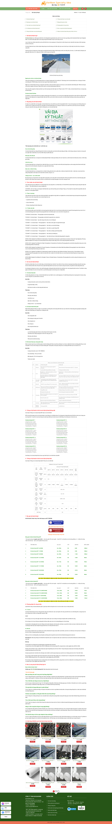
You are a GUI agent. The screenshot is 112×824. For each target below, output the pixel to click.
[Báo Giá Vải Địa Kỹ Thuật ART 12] (79, 730)
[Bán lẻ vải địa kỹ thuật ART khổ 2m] (32, 774)
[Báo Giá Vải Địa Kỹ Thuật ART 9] (63, 730)
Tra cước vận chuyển (52, 8)
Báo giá (75, 8)
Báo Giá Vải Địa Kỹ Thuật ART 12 (79, 738)
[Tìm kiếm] (86, 9)
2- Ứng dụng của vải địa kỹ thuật (31, 22)
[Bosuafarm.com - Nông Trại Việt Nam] (56, 3)
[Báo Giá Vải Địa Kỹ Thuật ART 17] (48, 752)
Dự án (43, 8)
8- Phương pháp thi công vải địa (62, 25)
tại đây (33, 803)
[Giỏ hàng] (82, 9)
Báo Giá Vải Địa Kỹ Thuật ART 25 (79, 760)
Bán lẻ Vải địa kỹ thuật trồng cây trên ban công (64, 783)
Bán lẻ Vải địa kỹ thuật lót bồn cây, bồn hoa (79, 783)
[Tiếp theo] (58, 791)
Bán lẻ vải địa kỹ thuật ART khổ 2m (32, 782)
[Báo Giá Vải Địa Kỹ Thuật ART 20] (63, 752)
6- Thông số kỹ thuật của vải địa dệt (63, 19)
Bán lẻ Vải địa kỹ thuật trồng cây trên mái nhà (48, 783)
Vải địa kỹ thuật (28, 38)
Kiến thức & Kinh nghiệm (64, 8)
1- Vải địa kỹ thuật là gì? (29, 19)
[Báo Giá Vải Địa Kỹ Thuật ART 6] (32, 730)
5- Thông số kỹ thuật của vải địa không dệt (33, 31)
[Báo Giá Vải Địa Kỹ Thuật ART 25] (79, 752)
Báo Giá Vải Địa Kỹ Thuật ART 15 (32, 760)
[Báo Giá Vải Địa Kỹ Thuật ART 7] (48, 730)
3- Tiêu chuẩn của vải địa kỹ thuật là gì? (32, 25)
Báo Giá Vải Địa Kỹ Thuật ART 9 (64, 738)
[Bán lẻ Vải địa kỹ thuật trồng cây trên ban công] (63, 774)
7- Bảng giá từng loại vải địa (61, 22)
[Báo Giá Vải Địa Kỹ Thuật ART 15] (32, 752)
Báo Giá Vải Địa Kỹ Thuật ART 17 (48, 760)
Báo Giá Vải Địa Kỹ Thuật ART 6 (33, 738)
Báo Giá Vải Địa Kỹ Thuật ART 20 (63, 760)
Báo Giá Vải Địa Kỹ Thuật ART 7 (48, 738)
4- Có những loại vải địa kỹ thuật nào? (32, 28)
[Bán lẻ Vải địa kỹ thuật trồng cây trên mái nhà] (48, 774)
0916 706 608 (33, 669)
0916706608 (71, 578)
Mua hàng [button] (32, 741)
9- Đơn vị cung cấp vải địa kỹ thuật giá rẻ (64, 28)
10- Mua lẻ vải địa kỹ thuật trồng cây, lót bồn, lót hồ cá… (66, 31)
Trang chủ (27, 12)
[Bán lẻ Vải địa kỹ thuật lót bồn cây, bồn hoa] (79, 774)
